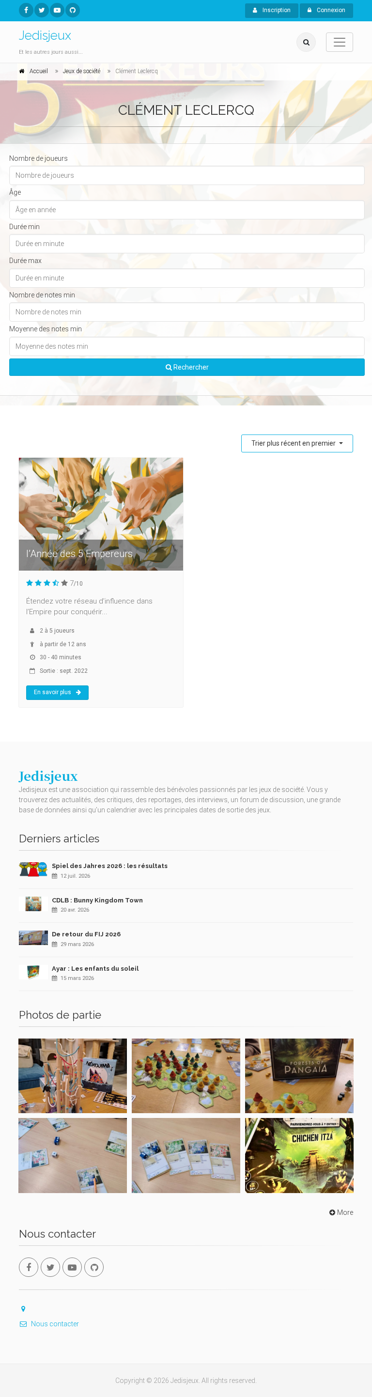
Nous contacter (55, 1324)
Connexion (330, 10)
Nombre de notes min (42, 295)
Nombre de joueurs (38, 158)
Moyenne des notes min (45, 329)
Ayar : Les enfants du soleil (95, 968)
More (345, 1212)
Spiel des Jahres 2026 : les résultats (110, 865)
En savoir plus (52, 692)
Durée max (25, 260)
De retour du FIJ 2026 (86, 934)
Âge (15, 192)
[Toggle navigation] (339, 42)
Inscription (276, 10)
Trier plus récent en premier (294, 443)
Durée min (24, 227)
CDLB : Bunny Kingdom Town (97, 900)
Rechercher (190, 367)
